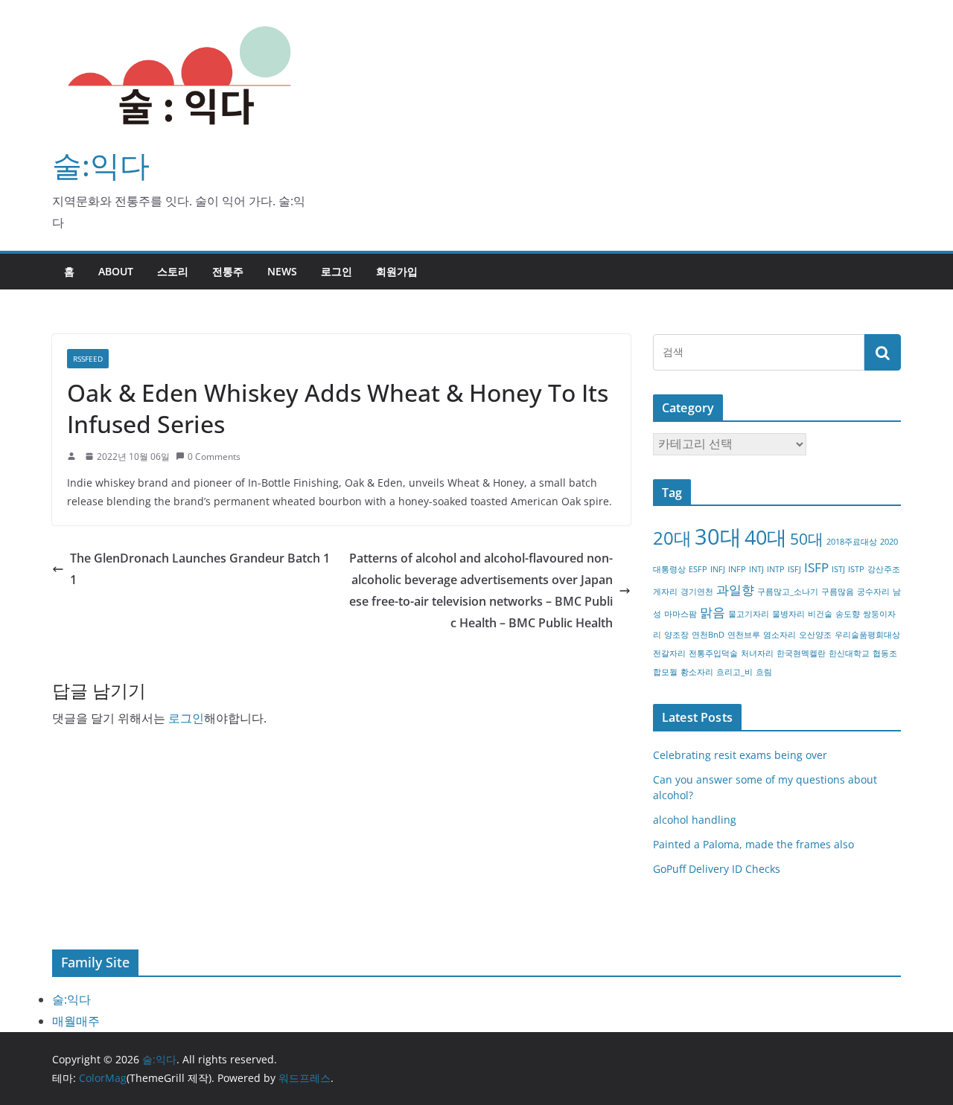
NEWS (282, 271)
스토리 (172, 271)
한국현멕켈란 (801, 653)
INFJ (717, 569)
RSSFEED (88, 358)
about (115, 271)
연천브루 (743, 635)
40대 (766, 537)
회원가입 (397, 271)
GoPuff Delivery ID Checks (716, 869)
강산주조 (883, 569)
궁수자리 (873, 591)
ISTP (856, 569)
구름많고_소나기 (787, 591)
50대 (806, 538)
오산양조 (815, 635)
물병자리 (788, 614)
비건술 (820, 614)
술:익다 (101, 164)
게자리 (665, 591)
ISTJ (838, 569)
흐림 (764, 672)
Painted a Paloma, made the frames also (753, 844)
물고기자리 (748, 614)
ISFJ (794, 569)
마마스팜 (680, 614)
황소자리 (697, 672)
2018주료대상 (851, 542)
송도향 (847, 614)
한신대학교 (849, 653)
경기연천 (697, 591)
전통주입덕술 (713, 653)
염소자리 (779, 635)
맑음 (712, 612)
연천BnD (708, 635)
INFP (737, 569)
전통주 (227, 271)
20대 (672, 537)
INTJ (756, 569)
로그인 (336, 271)
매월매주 (76, 1021)
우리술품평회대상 (867, 635)
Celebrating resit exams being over (740, 755)
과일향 (735, 589)
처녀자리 (757, 653)
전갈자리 (669, 653)
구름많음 (837, 591)
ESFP (698, 569)
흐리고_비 (734, 672)
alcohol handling (694, 820)
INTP (776, 569)
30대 (718, 536)
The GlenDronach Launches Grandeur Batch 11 (200, 569)
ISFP (816, 567)
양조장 (676, 635)
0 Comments (214, 456)
